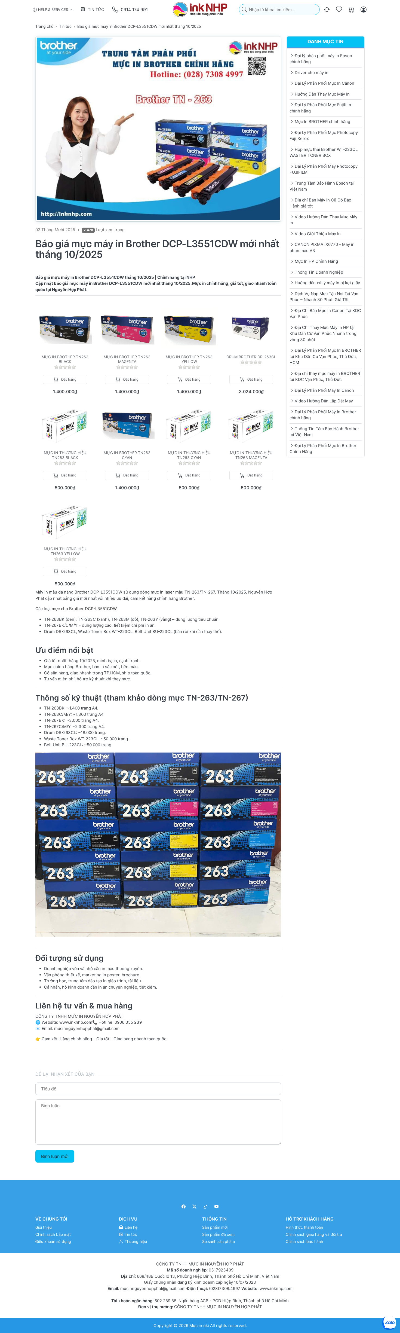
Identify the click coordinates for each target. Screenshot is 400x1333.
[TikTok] (205, 1206)
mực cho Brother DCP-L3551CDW (84, 608)
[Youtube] (216, 1206)
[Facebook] (183, 1206)
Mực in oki (199, 1325)
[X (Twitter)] (194, 1206)
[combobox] (279, 9)
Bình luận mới (55, 1156)
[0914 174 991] (115, 9)
